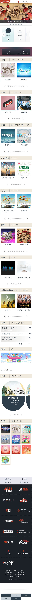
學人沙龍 (8, 79)
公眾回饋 (25, 482)
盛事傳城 (24, 210)
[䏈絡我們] (6, 482)
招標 (22, 571)
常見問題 (21, 573)
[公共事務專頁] (8, 521)
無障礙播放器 (20, 574)
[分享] (22, 479)
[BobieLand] (16, 362)
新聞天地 (8, 145)
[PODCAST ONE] (23, 552)
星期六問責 (24, 145)
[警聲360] (5, 439)
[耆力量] (8, 542)
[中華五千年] (8, 562)
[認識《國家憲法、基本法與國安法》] (23, 531)
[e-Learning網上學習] (23, 510)
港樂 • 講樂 (8, 277)
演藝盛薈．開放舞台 (24, 277)
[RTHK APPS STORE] (8, 552)
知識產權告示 (10, 573)
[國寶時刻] (13, 388)
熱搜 (3, 323)
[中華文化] (8, 531)
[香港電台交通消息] (6, 479)
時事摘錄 (24, 112)
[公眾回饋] (21, 482)
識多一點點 (24, 79)
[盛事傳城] (23, 542)
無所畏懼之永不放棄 (24, 310)
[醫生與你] (26, 429)
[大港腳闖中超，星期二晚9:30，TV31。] (16, 13)
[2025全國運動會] (8, 489)
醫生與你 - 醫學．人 (8, 178)
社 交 (25, 479)
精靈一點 (24, 178)
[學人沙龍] (16, 429)
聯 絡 (9, 482)
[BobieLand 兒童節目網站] (23, 500)
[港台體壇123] (5, 429)
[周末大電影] (30, 334)
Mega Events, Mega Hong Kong (8, 211)
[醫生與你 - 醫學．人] (30, 328)
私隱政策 (8, 574)
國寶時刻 (13, 398)
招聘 (16, 571)
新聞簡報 (20, 35)
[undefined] (18, 1)
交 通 (9, 479)
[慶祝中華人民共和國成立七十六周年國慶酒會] (5, 449)
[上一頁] (4, 34)
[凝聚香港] (16, 439)
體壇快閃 (8, 245)
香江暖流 (8, 35)
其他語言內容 (15, 576)
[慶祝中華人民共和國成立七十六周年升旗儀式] (16, 449)
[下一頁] (28, 34)
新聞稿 (8, 571)
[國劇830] (8, 510)
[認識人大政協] (26, 449)
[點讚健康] (8, 500)
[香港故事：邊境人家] (5, 460)
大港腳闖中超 (24, 245)
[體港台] (23, 489)
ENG (21, 1)
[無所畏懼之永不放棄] (30, 337)
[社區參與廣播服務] (23, 521)
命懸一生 (8, 310)
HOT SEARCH (17, 323)
